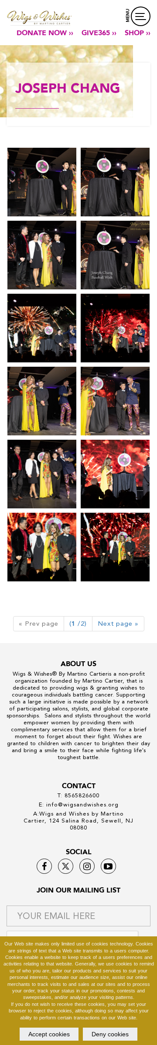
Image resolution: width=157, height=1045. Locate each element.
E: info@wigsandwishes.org (79, 804)
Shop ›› (137, 33)
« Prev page (38, 623)
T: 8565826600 (78, 795)
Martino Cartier (87, 673)
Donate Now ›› (45, 33)
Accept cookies (49, 1034)
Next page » (118, 623)
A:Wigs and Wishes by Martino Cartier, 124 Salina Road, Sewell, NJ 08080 (78, 820)
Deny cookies (110, 1034)
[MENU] (140, 16)
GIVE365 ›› (99, 33)
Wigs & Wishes (32, 673)
